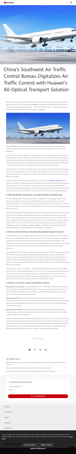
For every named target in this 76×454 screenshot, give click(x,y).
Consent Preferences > (38, 448)
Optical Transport (55, 180)
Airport (35, 104)
